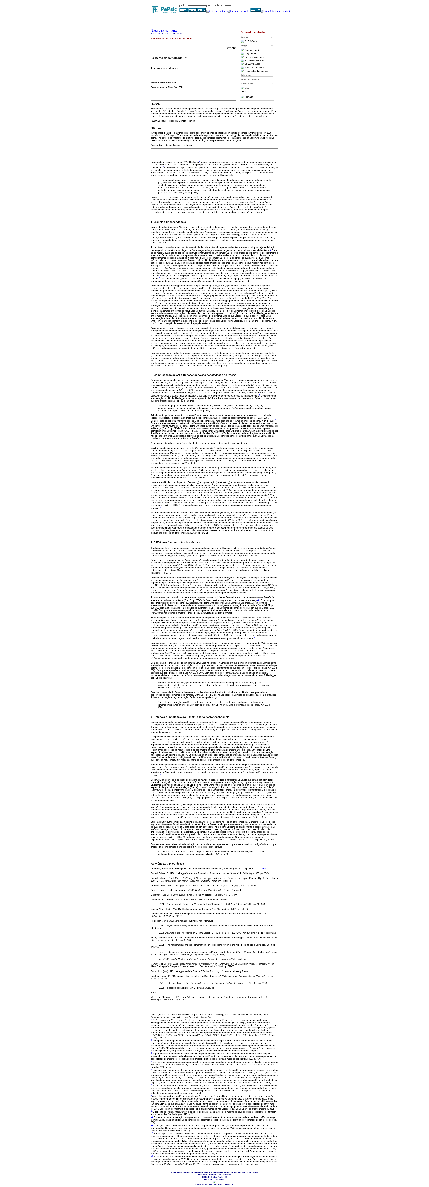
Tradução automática (254, 67)
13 (160, 774)
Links (264, 868)
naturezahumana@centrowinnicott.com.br (214, 1184)
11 (255, 637)
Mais (247, 88)
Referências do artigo (254, 57)
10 (258, 600)
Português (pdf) (252, 50)
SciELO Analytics (252, 41)
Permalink (249, 97)
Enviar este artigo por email (257, 71)
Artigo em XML (251, 53)
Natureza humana (164, 30)
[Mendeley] (243, 88)
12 (265, 741)
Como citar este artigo (255, 60)
